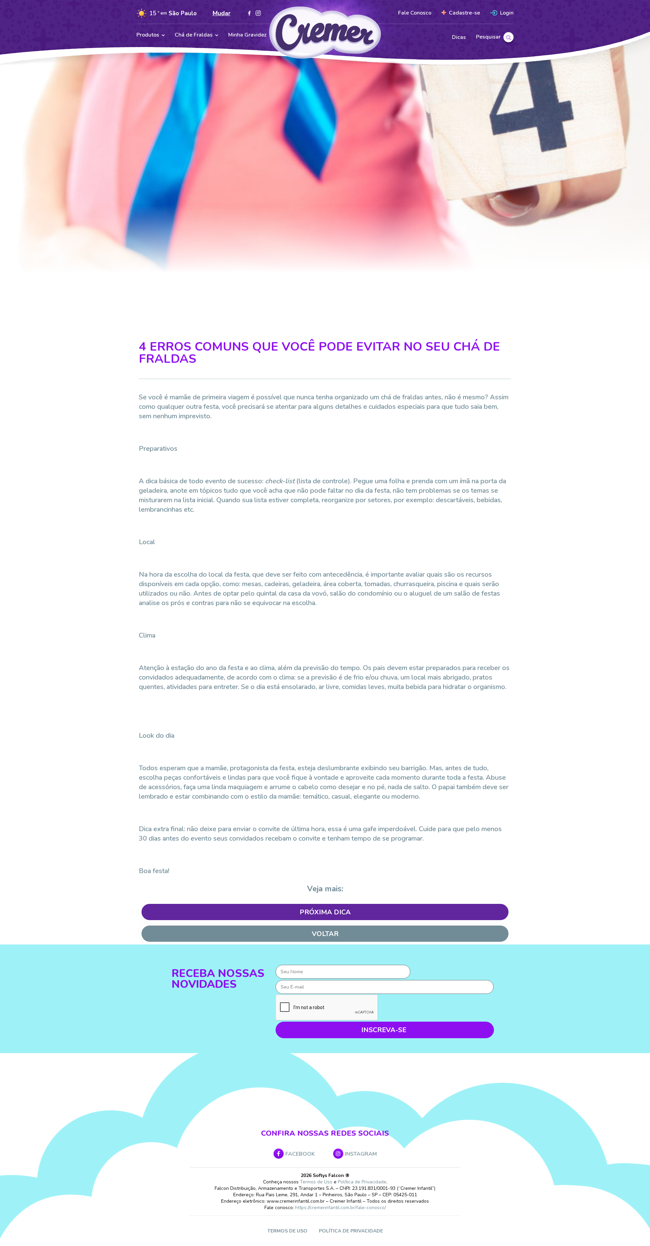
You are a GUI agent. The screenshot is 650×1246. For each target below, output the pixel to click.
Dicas (459, 37)
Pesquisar (488, 37)
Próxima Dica (325, 912)
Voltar (325, 933)
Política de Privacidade (362, 1182)
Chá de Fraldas (194, 35)
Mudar (222, 13)
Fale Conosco (414, 13)
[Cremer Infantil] (325, 33)
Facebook (300, 1154)
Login (507, 13)
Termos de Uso (316, 1182)
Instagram (361, 1154)
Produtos (147, 35)
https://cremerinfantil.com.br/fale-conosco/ (340, 1207)
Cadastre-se (464, 13)
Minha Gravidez (247, 35)
